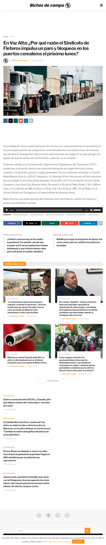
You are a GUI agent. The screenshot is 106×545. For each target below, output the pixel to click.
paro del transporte (55, 215)
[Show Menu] (101, 5)
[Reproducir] (7, 210)
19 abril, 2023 (37, 60)
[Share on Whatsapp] (16, 121)
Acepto (78, 541)
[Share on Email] (21, 121)
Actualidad (12, 298)
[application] (53, 210)
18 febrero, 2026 (85, 374)
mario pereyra (37, 215)
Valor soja (8, 396)
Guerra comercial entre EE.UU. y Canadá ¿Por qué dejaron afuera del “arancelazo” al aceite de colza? (27, 402)
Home (5, 36)
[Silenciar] (91, 210)
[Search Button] (87, 530)
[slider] (97, 209)
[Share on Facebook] (5, 121)
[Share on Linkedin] (26, 121)
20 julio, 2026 (84, 319)
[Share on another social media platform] (31, 121)
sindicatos (93, 215)
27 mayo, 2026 (32, 366)
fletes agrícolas (20, 215)
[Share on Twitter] (10, 121)
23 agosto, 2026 (10, 409)
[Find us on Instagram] (67, 515)
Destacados (9, 473)
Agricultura (64, 298)
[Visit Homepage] (50, 5)
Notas (12, 36)
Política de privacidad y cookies (56, 541)
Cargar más (53, 381)
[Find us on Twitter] (48, 515)
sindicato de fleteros (76, 215)
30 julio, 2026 (32, 316)
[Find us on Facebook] (39, 515)
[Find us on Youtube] (57, 515)
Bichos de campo (20, 60)
